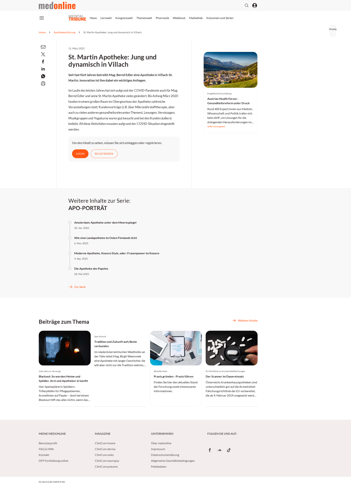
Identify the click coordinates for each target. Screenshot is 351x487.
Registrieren (104, 153)
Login (80, 153)
